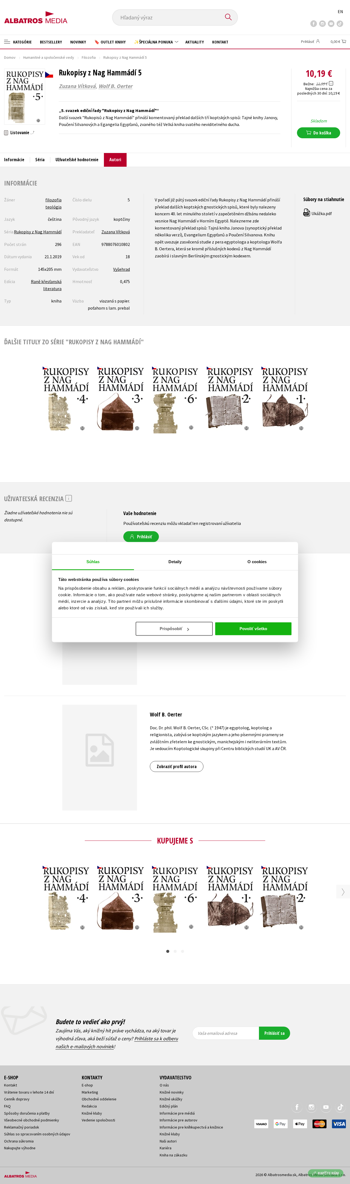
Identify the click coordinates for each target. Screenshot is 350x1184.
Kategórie (22, 42)
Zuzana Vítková (77, 86)
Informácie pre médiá (177, 1113)
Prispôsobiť (171, 628)
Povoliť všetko (253, 628)
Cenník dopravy (17, 1099)
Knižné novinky (172, 1092)
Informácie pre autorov (178, 1120)
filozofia (53, 199)
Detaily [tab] (175, 561)
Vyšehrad (121, 269)
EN (340, 11)
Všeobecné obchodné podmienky (31, 1120)
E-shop (87, 1085)
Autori (115, 160)
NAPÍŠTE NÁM (328, 1173)
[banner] (36, 13)
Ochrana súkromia (19, 1141)
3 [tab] (182, 951)
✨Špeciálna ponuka (154, 42)
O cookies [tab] (257, 561)
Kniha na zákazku (173, 1155)
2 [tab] (175, 951)
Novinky (78, 42)
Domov (10, 57)
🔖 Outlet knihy (110, 42)
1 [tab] (167, 951)
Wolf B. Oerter (115, 86)
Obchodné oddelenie (99, 1099)
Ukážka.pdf (318, 213)
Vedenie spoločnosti (98, 1120)
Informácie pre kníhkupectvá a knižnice (191, 1127)
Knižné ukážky (171, 1099)
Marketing (90, 1092)
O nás (164, 1085)
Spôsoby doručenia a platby (27, 1113)
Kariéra (165, 1147)
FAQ (7, 1106)
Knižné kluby (92, 1113)
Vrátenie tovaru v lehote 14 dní (29, 1092)
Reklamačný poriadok (21, 1127)
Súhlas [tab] (93, 561)
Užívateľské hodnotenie (77, 160)
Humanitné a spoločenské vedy (48, 57)
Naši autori (168, 1141)
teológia (53, 207)
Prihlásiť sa (274, 1033)
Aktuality (194, 42)
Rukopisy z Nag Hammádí (38, 231)
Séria (40, 160)
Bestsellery (51, 42)
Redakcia (89, 1106)
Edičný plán (169, 1106)
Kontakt (220, 42)
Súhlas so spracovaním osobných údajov (37, 1134)
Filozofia (89, 57)
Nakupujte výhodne (20, 1147)
